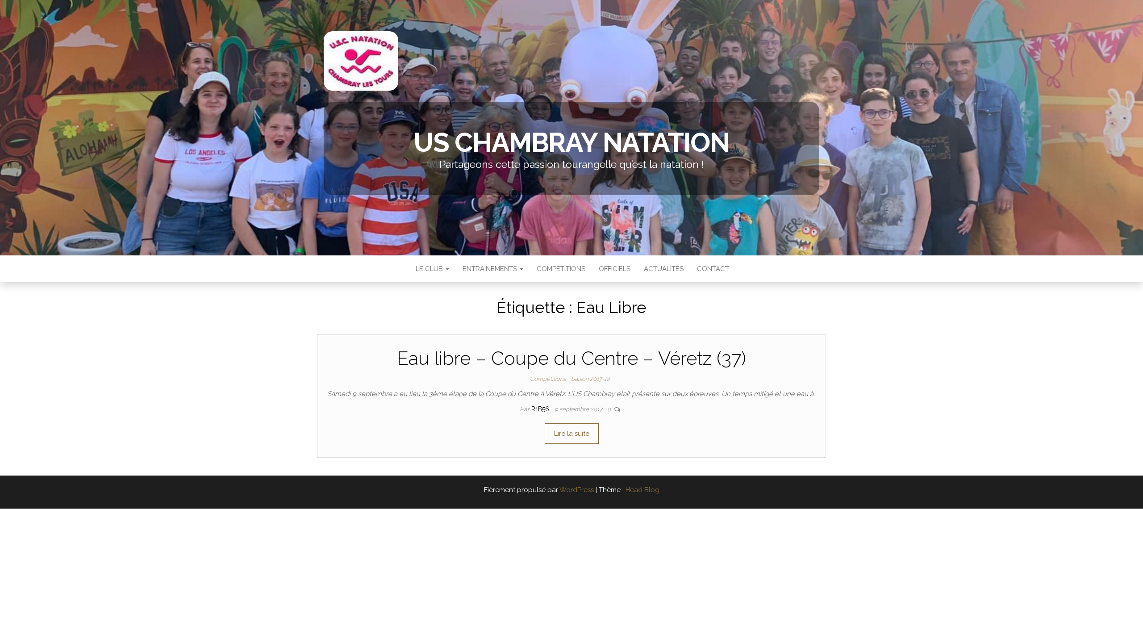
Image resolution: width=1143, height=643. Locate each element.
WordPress (576, 490)
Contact (713, 269)
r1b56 (541, 409)
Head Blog (642, 490)
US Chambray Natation (571, 142)
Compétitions (561, 269)
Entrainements (491, 269)
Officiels (614, 269)
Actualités (664, 269)
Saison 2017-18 (590, 379)
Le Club (429, 269)
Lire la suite (571, 434)
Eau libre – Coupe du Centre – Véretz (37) (571, 358)
